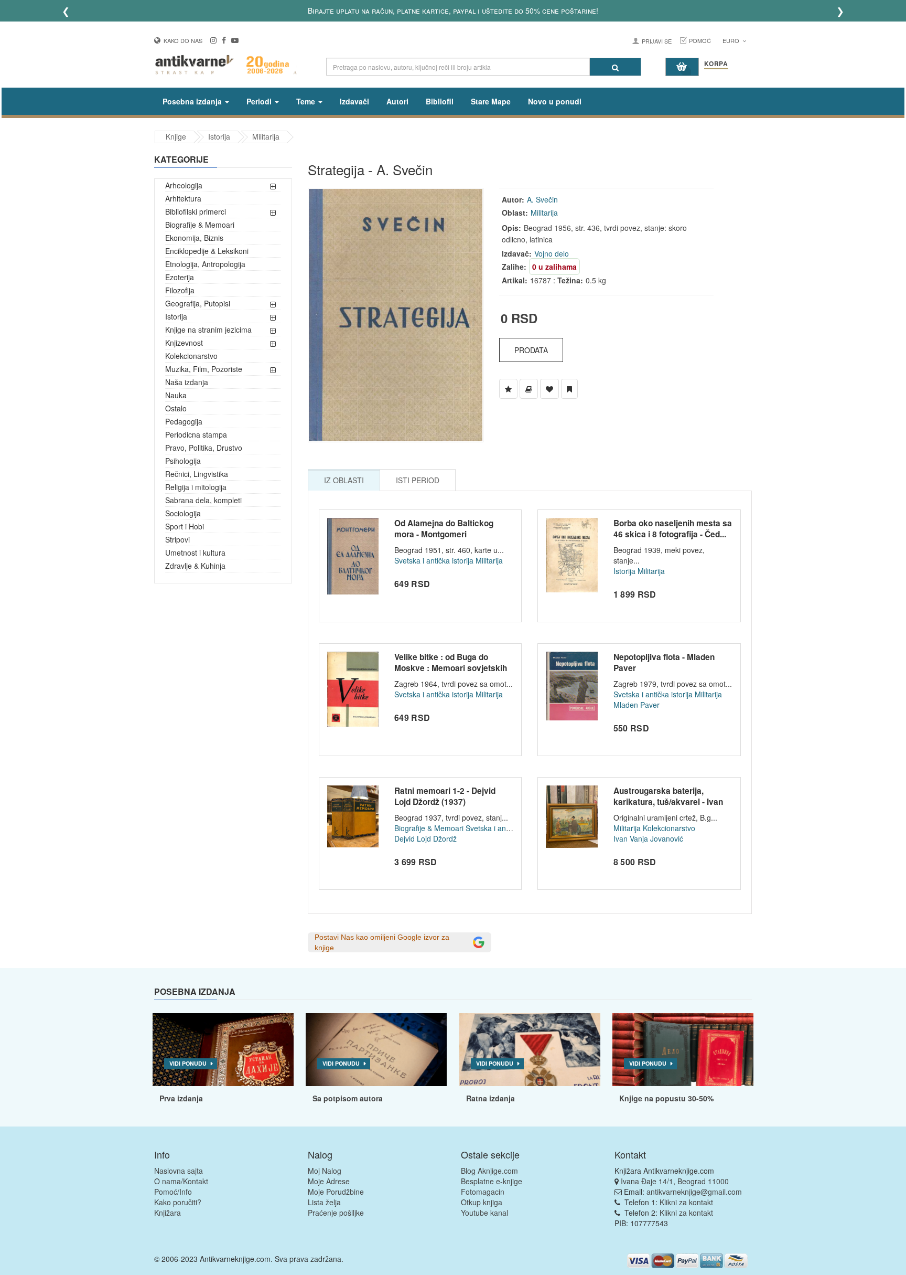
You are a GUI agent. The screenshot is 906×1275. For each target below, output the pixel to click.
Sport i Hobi (184, 526)
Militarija (265, 136)
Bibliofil (440, 101)
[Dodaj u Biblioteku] (529, 389)
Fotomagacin (482, 1191)
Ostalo (176, 408)
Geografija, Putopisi (197, 303)
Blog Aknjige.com (489, 1170)
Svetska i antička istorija (433, 560)
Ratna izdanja (490, 1098)
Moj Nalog (324, 1170)
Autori (397, 101)
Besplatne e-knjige (491, 1181)
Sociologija (183, 513)
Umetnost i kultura (195, 552)
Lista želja (324, 1202)
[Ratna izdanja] (529, 1050)
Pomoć (700, 40)
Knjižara (167, 1212)
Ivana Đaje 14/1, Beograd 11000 (675, 1181)
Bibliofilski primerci (195, 211)
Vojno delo (551, 253)
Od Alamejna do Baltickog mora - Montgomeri (443, 528)
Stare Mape (491, 101)
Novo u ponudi (554, 101)
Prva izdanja (181, 1098)
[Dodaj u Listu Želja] (508, 389)
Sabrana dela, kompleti (203, 500)
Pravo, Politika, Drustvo (203, 447)
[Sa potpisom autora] (376, 1050)
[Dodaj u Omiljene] (549, 389)
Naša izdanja (186, 382)
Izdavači (354, 101)
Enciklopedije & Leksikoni (207, 251)
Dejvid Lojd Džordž (425, 838)
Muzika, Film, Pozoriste (203, 369)
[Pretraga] (615, 67)
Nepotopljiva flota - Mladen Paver (664, 662)
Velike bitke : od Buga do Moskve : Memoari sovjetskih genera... (450, 668)
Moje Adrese (329, 1181)
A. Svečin (542, 199)
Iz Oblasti (344, 480)
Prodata (531, 350)
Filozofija (180, 290)
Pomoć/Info (173, 1191)
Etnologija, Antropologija (205, 264)
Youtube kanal (484, 1212)
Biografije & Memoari (199, 224)
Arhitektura (183, 198)
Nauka (176, 395)
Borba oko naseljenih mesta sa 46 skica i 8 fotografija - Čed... (672, 528)
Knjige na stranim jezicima (208, 329)
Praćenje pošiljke (336, 1212)
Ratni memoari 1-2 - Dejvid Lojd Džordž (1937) (444, 796)
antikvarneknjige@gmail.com (694, 1191)
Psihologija (183, 460)
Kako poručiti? (177, 1202)
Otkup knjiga (481, 1202)
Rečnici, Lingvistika (196, 474)
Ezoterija (179, 277)
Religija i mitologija (195, 487)
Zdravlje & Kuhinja (195, 565)
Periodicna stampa (196, 434)
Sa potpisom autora (347, 1098)
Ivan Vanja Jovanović (648, 838)
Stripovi (177, 539)
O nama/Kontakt (181, 1181)
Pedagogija (183, 421)
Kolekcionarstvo (191, 355)
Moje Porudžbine (336, 1191)
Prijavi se (657, 41)
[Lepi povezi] (682, 1050)
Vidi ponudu (188, 1063)
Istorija (219, 136)
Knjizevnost (184, 342)
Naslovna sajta (178, 1170)
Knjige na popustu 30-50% (666, 1098)
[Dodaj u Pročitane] (569, 389)
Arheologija (183, 185)
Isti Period (417, 480)
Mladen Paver (636, 704)
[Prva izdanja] (223, 1050)
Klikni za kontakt (686, 1202)
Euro (731, 40)
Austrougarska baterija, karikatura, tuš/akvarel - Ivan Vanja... (668, 802)
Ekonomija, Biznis (194, 237)
